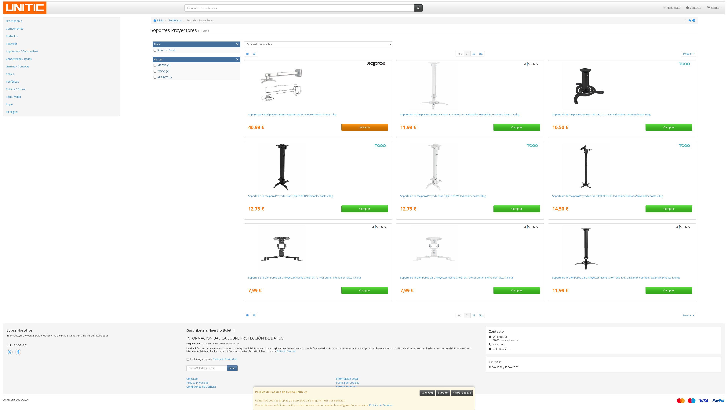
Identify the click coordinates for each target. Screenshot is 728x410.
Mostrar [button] (687, 53)
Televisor (11, 43)
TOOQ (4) (163, 71)
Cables (10, 74)
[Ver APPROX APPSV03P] (318, 86)
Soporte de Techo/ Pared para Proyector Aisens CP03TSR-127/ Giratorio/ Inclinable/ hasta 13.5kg (304, 277)
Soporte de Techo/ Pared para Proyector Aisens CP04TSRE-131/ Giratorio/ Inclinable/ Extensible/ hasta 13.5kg (616, 277)
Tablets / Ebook (15, 89)
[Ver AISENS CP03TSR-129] (470, 249)
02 (473, 53)
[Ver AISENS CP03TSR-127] (318, 249)
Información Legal (347, 378)
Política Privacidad (197, 382)
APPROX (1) (164, 77)
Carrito (715, 7)
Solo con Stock (166, 50)
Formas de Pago (346, 386)
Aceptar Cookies (462, 392)
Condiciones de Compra (201, 386)
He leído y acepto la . (213, 359)
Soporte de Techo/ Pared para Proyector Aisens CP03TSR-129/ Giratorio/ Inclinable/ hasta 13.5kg (456, 277)
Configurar (427, 392)
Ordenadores (14, 21)
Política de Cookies (380, 405)
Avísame (364, 127)
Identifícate (673, 7)
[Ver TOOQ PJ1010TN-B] (622, 86)
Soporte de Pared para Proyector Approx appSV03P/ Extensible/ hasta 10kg (292, 114)
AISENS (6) (163, 65)
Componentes (14, 28)
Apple (9, 104)
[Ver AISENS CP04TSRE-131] (622, 249)
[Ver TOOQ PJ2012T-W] (470, 167)
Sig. (481, 53)
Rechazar (443, 392)
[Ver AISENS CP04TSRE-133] (470, 86)
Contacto (695, 7)
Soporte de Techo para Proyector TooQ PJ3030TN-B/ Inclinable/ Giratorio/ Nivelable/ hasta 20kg (607, 196)
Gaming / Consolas (17, 66)
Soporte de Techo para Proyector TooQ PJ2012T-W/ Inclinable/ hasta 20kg (443, 196)
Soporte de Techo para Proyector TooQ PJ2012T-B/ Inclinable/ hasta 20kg (290, 196)
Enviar (232, 368)
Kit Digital (12, 112)
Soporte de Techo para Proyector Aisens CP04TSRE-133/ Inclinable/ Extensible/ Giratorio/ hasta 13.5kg (459, 114)
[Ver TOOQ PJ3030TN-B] (622, 167)
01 (467, 53)
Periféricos (12, 81)
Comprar (516, 127)
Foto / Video (13, 97)
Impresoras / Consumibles (22, 51)
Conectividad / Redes (19, 59)
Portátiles (12, 36)
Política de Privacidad (286, 351)
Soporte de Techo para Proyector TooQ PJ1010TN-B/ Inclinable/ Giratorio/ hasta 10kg (601, 114)
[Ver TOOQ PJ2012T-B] (318, 167)
